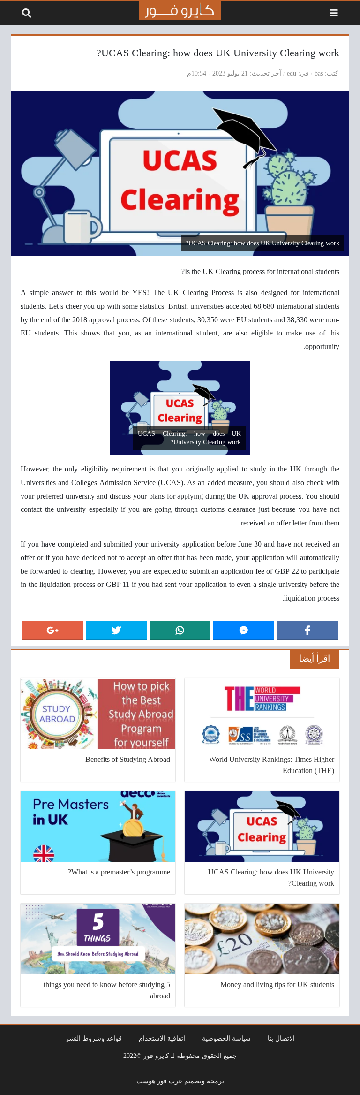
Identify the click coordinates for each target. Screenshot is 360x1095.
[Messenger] (243, 630)
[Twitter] (116, 630)
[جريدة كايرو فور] (180, 10)
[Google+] (52, 630)
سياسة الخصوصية (226, 1038)
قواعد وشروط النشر (94, 1038)
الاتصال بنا (281, 1038)
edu (291, 73)
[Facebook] (307, 630)
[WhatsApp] (180, 630)
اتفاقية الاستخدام (162, 1038)
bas (319, 73)
